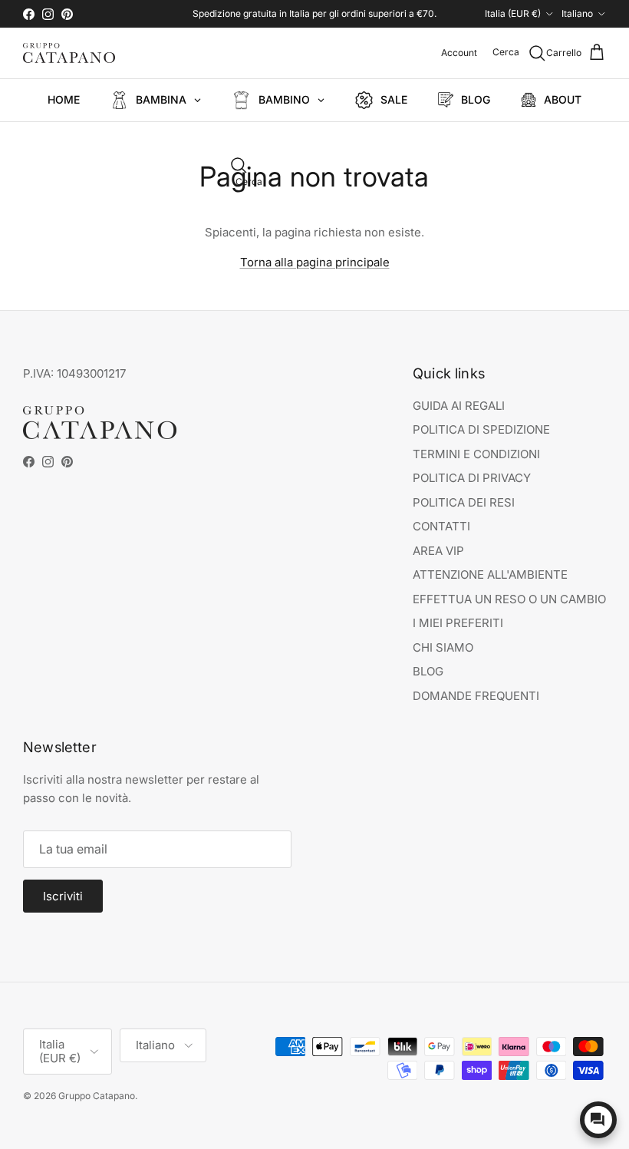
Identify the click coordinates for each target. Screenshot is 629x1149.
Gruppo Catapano (96, 1095)
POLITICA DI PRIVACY (472, 477)
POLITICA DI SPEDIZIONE (481, 429)
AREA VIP (438, 550)
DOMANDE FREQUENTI (476, 695)
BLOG (428, 671)
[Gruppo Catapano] (69, 53)
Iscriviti (63, 896)
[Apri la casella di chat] (598, 1119)
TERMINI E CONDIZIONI (476, 454)
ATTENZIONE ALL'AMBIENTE (490, 574)
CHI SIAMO (443, 647)
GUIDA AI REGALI (459, 405)
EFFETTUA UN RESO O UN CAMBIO (509, 599)
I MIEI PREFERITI (458, 623)
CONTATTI (441, 526)
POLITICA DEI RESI (464, 502)
